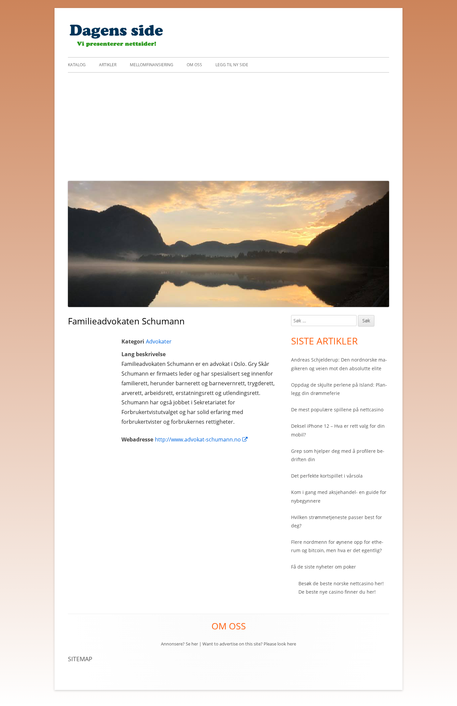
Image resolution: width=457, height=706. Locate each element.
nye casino (331, 592)
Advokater (159, 341)
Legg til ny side (231, 65)
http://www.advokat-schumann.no (201, 439)
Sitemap (80, 659)
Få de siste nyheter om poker (323, 567)
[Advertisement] (228, 123)
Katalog (77, 65)
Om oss (194, 65)
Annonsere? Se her (179, 644)
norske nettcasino (353, 583)
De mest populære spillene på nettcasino (337, 409)
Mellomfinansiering (151, 65)
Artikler (107, 65)
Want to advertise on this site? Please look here (249, 644)
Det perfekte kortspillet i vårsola (327, 476)
